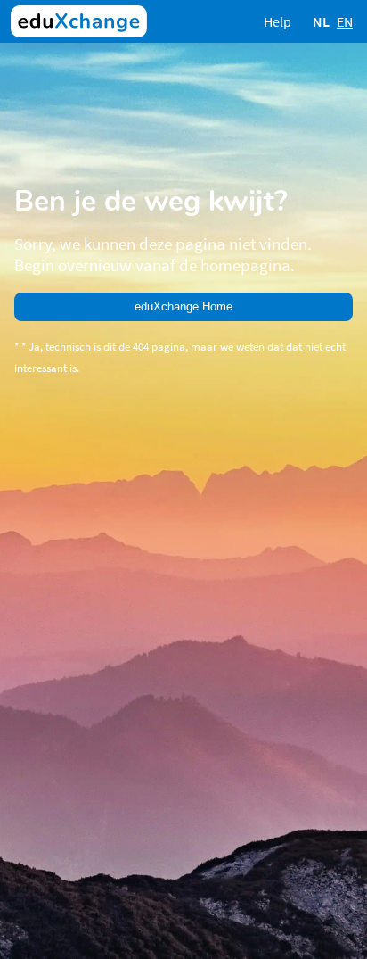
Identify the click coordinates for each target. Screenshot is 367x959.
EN (345, 21)
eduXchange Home (183, 306)
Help (277, 21)
